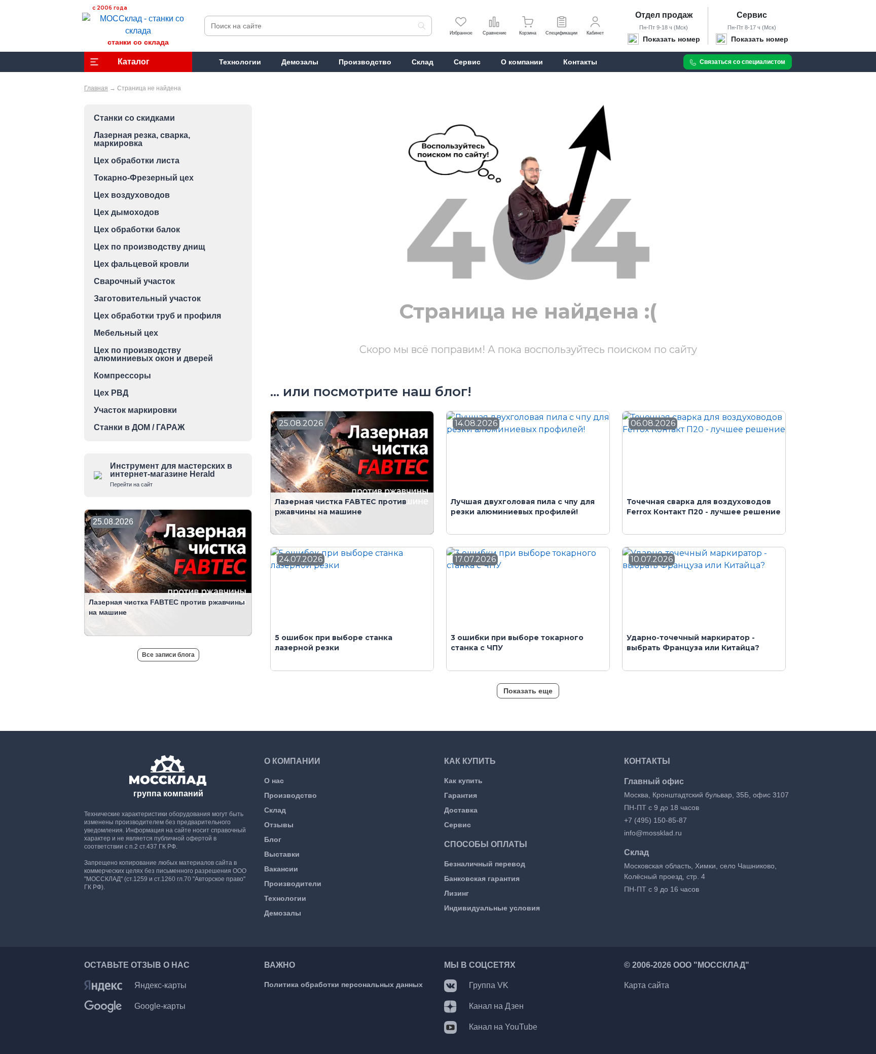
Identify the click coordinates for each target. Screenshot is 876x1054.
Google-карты (160, 1006)
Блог (272, 839)
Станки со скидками (134, 118)
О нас (274, 781)
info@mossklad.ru (653, 833)
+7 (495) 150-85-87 (655, 820)
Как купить (463, 781)
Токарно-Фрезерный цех (144, 178)
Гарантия (460, 795)
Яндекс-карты (160, 985)
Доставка (461, 810)
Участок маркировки (135, 410)
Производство (290, 795)
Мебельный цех (126, 333)
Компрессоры (122, 376)
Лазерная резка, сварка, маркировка (142, 139)
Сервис (752, 15)
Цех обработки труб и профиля (157, 316)
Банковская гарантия (482, 878)
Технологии (285, 898)
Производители (292, 884)
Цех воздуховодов (132, 195)
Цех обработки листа (136, 161)
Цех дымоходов (126, 212)
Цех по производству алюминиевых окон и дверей (153, 354)
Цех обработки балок (137, 230)
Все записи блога (168, 654)
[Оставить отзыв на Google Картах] (103, 1006)
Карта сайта (646, 985)
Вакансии (281, 869)
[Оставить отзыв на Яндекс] (103, 985)
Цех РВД (111, 393)
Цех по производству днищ (149, 247)
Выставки (282, 854)
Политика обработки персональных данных (343, 984)
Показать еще (528, 691)
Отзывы (279, 825)
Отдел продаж (663, 15)
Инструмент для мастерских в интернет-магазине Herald (171, 474)
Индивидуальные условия (492, 908)
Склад (275, 810)
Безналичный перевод (484, 864)
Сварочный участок (134, 281)
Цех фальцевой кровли (141, 264)
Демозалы (282, 913)
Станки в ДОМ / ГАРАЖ (139, 428)
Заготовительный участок (147, 299)
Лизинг (456, 893)
